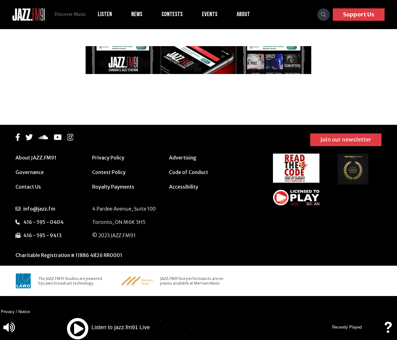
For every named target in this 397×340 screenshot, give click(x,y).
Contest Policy (109, 172)
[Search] (323, 14)
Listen (105, 14)
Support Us (358, 14)
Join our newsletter (345, 139)
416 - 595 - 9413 (42, 235)
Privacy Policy (108, 158)
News (136, 14)
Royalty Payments (113, 187)
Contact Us (28, 187)
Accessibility (183, 187)
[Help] (388, 330)
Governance (30, 172)
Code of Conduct (188, 172)
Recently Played (347, 327)
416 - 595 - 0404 (43, 222)
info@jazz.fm (39, 209)
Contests (172, 14)
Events (209, 14)
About (243, 14)
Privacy (8, 311)
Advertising (182, 158)
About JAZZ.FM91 (36, 158)
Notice (24, 311)
